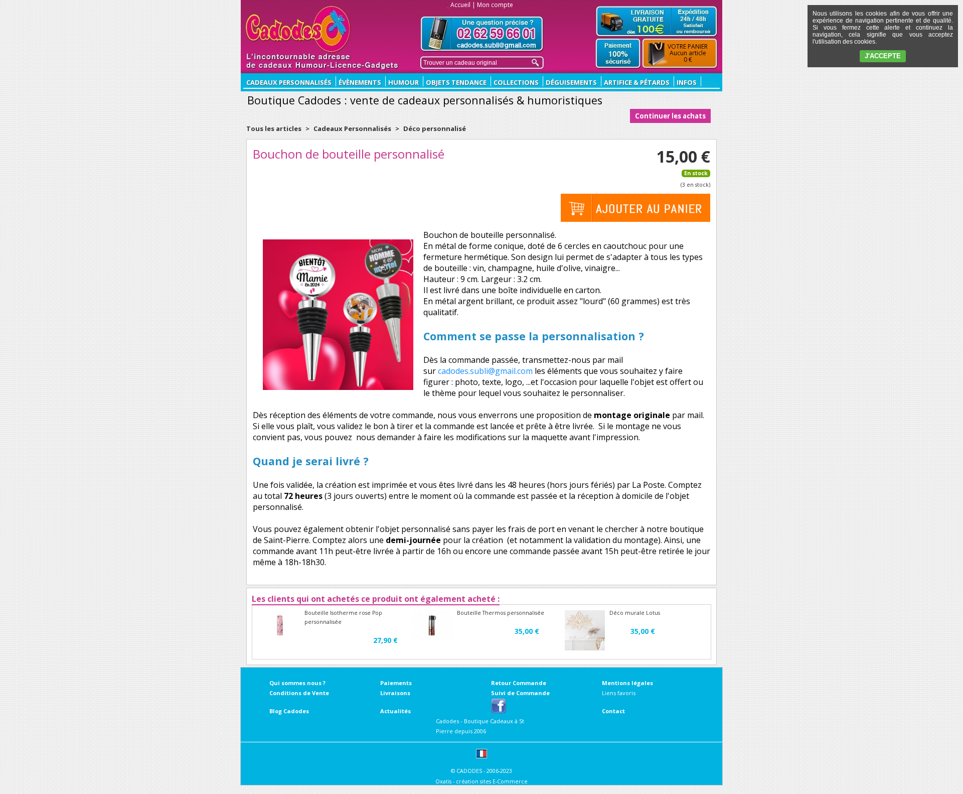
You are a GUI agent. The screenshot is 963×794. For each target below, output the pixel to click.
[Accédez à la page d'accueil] (298, 29)
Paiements (396, 683)
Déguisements (571, 82)
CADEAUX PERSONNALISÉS (289, 82)
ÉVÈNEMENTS (360, 82)
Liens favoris (618, 693)
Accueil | (462, 5)
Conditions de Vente (299, 693)
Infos (687, 82)
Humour (403, 82)
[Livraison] (656, 21)
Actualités (395, 711)
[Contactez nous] (482, 34)
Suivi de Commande (520, 693)
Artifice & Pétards (637, 82)
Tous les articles (273, 128)
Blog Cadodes (289, 711)
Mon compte (495, 5)
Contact (613, 711)
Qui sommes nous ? (297, 683)
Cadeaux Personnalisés (352, 128)
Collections (516, 82)
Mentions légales (627, 683)
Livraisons (395, 693)
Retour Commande (518, 683)
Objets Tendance (456, 82)
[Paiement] (618, 54)
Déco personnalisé (434, 128)
